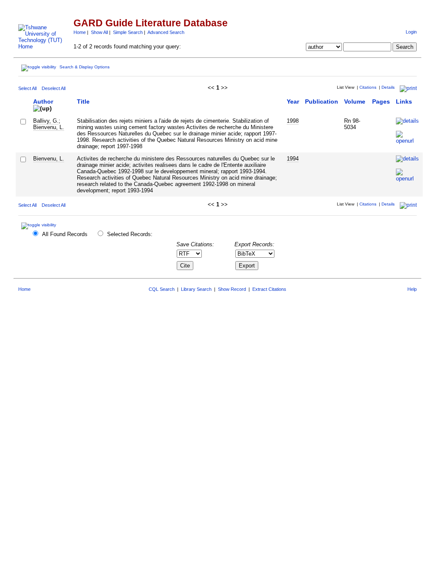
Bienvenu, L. (48, 127)
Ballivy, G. (46, 121)
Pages (381, 101)
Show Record (232, 289)
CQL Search (162, 289)
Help (412, 289)
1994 (293, 158)
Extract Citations (269, 289)
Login (411, 31)
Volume (354, 101)
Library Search (196, 289)
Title (83, 101)
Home (79, 32)
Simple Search (128, 32)
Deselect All (53, 88)
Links (404, 101)
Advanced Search (165, 32)
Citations (367, 87)
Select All (27, 88)
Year (293, 101)
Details (388, 87)
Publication (321, 101)
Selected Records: (130, 234)
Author (43, 101)
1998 (293, 121)
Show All (99, 32)
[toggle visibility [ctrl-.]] (39, 224)
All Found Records (65, 234)
